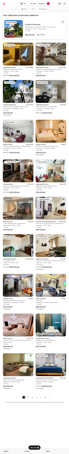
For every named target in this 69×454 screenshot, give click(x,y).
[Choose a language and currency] (59, 3)
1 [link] (23, 397)
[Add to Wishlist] (63, 22)
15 (45, 397)
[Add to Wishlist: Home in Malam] (63, 276)
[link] (19, 397)
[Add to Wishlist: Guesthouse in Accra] (63, 316)
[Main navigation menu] (64, 3)
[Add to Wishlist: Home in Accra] (30, 122)
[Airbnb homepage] (4, 3)
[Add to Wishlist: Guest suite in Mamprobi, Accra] (63, 199)
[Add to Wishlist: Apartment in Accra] (30, 45)
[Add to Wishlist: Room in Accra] (30, 316)
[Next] (49, 397)
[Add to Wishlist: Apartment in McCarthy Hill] (63, 355)
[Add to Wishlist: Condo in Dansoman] (30, 82)
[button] (30, 35)
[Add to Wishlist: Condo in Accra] (63, 122)
